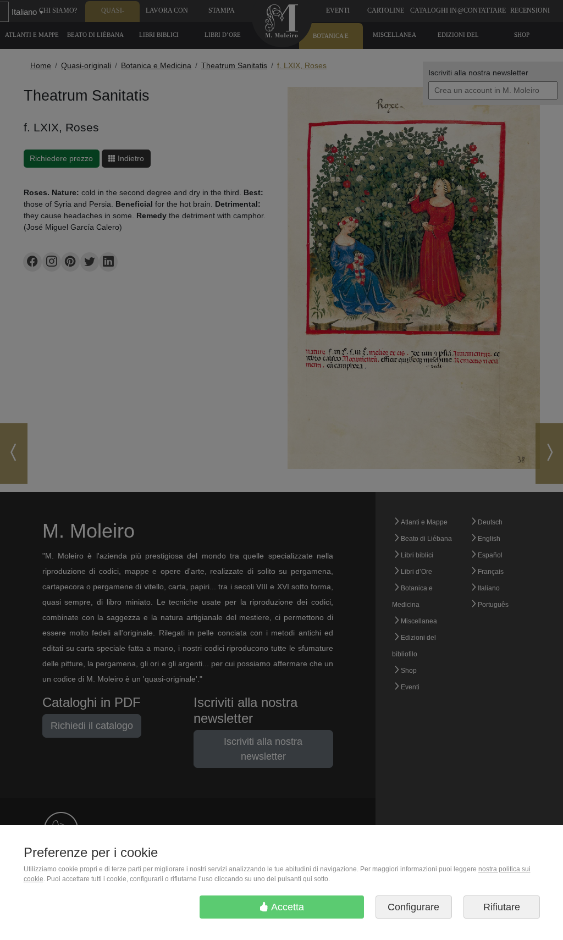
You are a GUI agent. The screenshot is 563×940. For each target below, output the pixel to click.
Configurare (413, 907)
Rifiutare (501, 907)
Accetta (286, 907)
